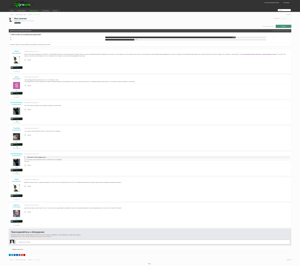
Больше (55, 10)
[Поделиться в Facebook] (15, 255)
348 (17, 147)
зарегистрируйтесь (26, 44)
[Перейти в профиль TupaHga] (16, 136)
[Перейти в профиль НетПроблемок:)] (16, 111)
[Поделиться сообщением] (289, 51)
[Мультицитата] (25, 60)
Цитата (29, 60)
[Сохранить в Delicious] (19, 255)
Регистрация (286, 2)
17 (17, 95)
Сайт (12, 10)
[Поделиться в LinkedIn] (10, 255)
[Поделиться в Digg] (17, 255)
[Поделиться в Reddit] (22, 255)
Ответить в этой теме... (24, 242)
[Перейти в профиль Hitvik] (11, 19)
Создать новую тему (268, 26)
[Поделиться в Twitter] (12, 255)
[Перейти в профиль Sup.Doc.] (16, 213)
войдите (18, 44)
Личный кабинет (21, 10)
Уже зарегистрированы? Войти (272, 2)
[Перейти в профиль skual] (16, 85)
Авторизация (277, 18)
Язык (149, 263)
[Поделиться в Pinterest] (24, 255)
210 (17, 121)
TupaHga (40, 157)
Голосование (45, 10)
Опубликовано (31, 51)
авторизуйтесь (54, 235)
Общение (31, 20)
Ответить (283, 26)
